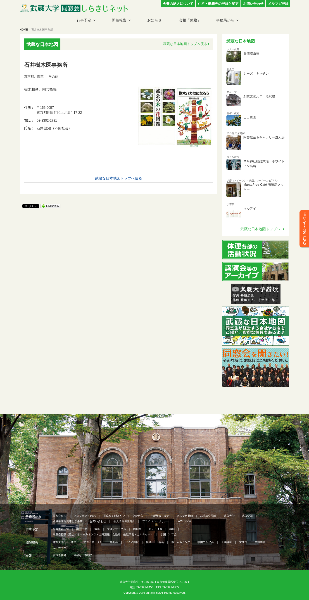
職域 (172, 529)
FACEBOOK (184, 521)
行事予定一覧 (61, 529)
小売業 (230, 204)
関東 (40, 76)
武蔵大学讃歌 (208, 515)
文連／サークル (116, 529)
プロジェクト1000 (85, 515)
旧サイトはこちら (304, 228)
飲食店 (230, 69)
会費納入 (137, 515)
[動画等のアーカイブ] (255, 278)
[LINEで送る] (50, 206)
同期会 (137, 529)
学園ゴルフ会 (168, 534)
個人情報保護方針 (124, 521)
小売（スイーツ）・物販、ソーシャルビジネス (252, 180)
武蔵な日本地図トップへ (260, 229)
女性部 (243, 542)
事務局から (225, 20)
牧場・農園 (232, 113)
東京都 (29, 76)
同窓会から (59, 515)
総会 (161, 542)
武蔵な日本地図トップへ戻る (185, 44)
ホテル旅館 (232, 49)
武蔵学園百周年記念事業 (68, 521)
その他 (53, 76)
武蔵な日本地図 (83, 555)
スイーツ (231, 92)
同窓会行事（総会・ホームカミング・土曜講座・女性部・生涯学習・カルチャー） (103, 534)
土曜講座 (226, 542)
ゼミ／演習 (155, 529)
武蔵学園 (247, 515)
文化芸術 (240, 133)
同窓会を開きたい (114, 515)
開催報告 (119, 20)
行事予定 (84, 20)
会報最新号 (59, 555)
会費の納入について (178, 3)
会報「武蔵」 (190, 20)
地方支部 (81, 529)
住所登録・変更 (159, 515)
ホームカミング (180, 542)
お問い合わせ (253, 3)
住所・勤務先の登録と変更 (218, 3)
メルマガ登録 (278, 3)
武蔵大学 (229, 515)
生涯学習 (259, 542)
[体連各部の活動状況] (255, 256)
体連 (97, 529)
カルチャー (59, 547)
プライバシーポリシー (155, 521)
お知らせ (154, 20)
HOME (24, 29)
